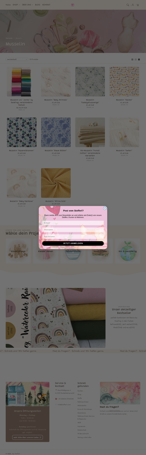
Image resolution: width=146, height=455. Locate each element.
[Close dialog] (104, 208)
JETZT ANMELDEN (73, 243)
